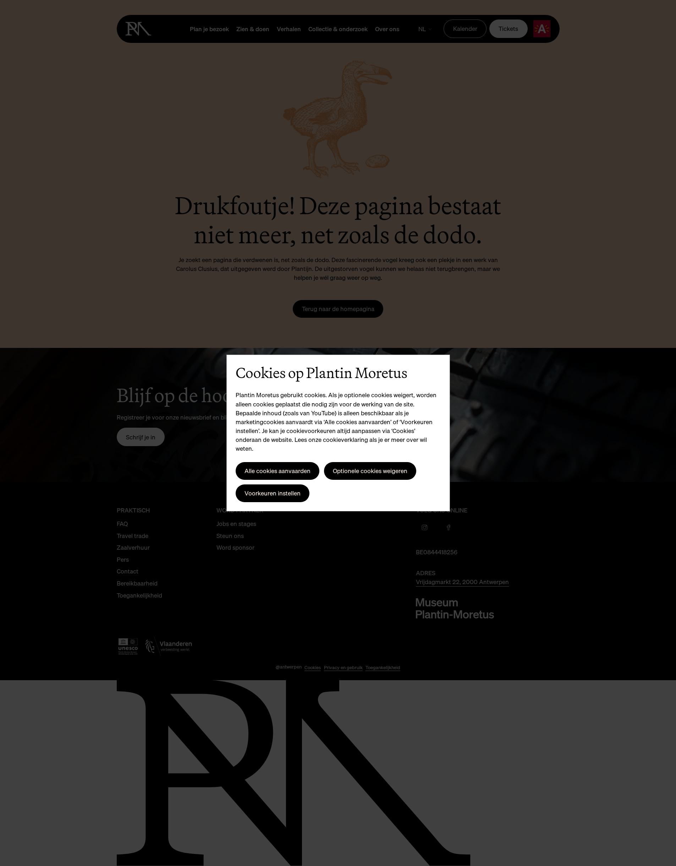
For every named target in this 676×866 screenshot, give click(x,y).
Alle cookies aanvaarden (277, 471)
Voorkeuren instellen (272, 493)
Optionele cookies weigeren (370, 471)
